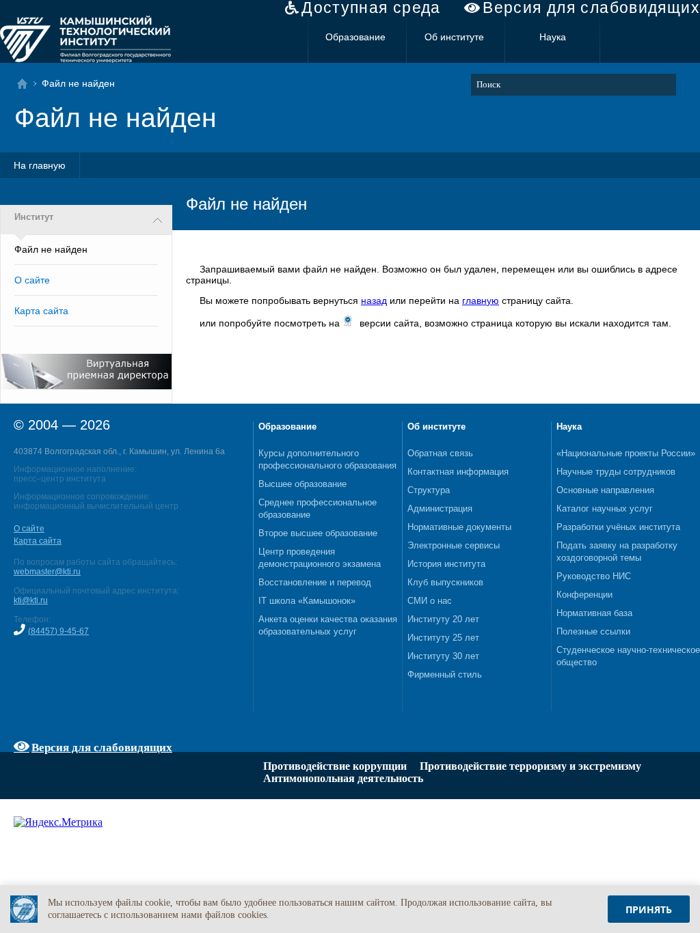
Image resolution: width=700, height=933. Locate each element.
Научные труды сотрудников (615, 471)
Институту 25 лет (443, 637)
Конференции (584, 594)
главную (480, 300)
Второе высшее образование (317, 533)
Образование (355, 36)
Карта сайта (41, 310)
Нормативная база (594, 613)
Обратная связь (440, 453)
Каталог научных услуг (604, 508)
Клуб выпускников (445, 582)
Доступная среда (371, 8)
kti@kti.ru (31, 600)
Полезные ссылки (593, 631)
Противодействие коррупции (335, 766)
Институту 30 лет (443, 656)
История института (446, 564)
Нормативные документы (459, 527)
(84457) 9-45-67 (58, 631)
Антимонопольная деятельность (343, 778)
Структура (428, 490)
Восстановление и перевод (314, 582)
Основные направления (605, 490)
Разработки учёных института (618, 527)
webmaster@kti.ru (47, 571)
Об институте (454, 36)
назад (374, 300)
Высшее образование (302, 484)
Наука (552, 36)
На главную (40, 165)
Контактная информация (458, 471)
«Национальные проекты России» (625, 453)
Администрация (439, 508)
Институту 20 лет (443, 619)
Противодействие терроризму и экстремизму (530, 766)
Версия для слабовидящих (591, 8)
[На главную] (26, 83)
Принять (648, 909)
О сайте (32, 280)
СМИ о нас (429, 601)
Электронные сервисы (453, 545)
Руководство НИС (593, 576)
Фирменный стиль (444, 674)
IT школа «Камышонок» (306, 601)
